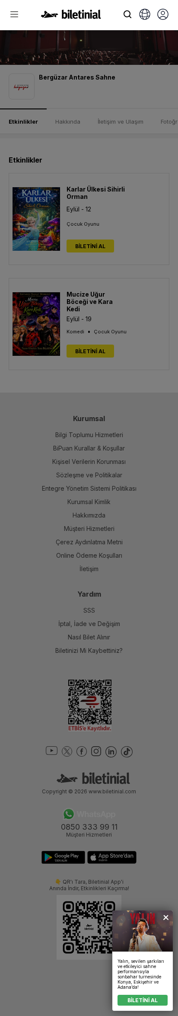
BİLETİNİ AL (142, 1000)
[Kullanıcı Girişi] (163, 15)
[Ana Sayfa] (71, 16)
